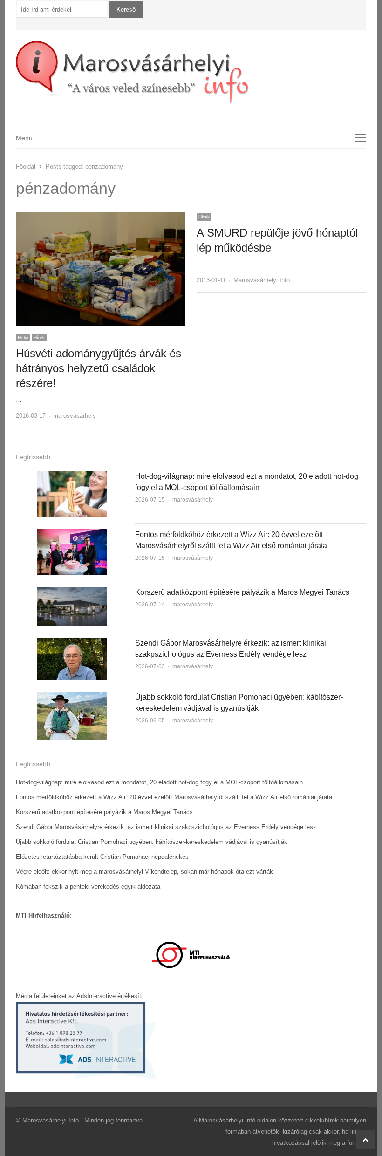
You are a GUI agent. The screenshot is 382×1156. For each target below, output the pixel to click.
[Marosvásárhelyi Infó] (191, 72)
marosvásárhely (74, 415)
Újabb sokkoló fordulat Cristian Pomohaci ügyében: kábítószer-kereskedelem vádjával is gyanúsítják (151, 841)
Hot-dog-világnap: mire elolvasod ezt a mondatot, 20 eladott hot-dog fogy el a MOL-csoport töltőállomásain (159, 782)
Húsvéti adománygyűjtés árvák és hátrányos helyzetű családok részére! (98, 368)
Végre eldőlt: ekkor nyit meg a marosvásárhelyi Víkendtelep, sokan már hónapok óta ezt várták (144, 871)
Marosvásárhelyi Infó (261, 280)
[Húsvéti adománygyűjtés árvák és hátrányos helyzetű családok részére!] (100, 217)
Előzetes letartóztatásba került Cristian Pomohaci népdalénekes (102, 856)
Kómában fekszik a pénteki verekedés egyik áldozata (88, 886)
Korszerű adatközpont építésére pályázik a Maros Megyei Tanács (242, 592)
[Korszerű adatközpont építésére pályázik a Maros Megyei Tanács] (72, 592)
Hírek (39, 337)
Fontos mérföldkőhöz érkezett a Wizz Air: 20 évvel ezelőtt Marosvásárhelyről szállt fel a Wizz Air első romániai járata (174, 797)
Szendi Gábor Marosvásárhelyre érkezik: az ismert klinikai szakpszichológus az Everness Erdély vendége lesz (166, 826)
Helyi (23, 337)
